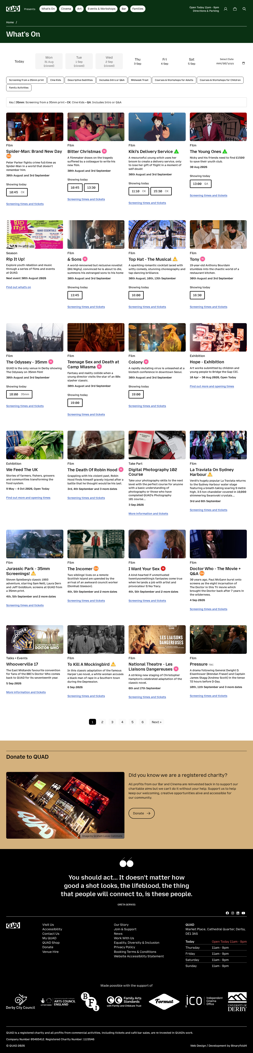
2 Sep (109, 61)
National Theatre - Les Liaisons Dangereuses (150, 666)
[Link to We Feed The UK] (34, 445)
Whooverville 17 (22, 663)
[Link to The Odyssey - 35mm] (34, 337)
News (118, 933)
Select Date (227, 59)
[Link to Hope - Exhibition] (218, 337)
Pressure (199, 663)
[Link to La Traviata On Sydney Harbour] (218, 445)
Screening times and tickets (25, 204)
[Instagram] (232, 913)
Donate (138, 813)
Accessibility (52, 929)
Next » (156, 722)
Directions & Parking (206, 10)
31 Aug (49, 61)
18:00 (19, 394)
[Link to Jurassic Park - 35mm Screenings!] (34, 544)
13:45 (75, 295)
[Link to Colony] (157, 337)
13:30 (91, 187)
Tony (194, 259)
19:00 (75, 402)
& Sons (74, 259)
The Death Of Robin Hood (92, 469)
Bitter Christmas (84, 151)
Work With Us (124, 938)
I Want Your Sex (144, 568)
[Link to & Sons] (96, 234)
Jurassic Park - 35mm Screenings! (28, 570)
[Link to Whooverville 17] (34, 639)
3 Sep (137, 61)
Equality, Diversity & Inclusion (136, 942)
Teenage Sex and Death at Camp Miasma (93, 364)
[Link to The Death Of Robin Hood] (96, 445)
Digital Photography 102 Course (153, 471)
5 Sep (191, 61)
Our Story (121, 924)
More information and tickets (148, 513)
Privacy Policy (124, 947)
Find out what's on (18, 287)
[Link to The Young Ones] (218, 127)
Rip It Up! (15, 258)
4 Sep (164, 61)
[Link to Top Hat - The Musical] (157, 234)
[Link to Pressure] (218, 639)
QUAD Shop (51, 942)
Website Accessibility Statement (139, 956)
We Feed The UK (22, 469)
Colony (136, 361)
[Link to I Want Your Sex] (157, 544)
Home (10, 22)
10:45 (16, 192)
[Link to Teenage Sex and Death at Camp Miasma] (96, 337)
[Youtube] (243, 913)
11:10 (139, 191)
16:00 (136, 295)
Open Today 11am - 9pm (204, 7)
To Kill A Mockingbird (88, 664)
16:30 (197, 295)
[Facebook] (227, 913)
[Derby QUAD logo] (13, 8)
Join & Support (125, 929)
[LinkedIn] (237, 913)
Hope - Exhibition (207, 361)
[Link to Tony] (218, 234)
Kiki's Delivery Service (151, 151)
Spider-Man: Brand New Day (34, 151)
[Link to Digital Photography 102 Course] (157, 445)
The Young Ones (205, 151)
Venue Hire (50, 951)
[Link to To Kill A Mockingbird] (96, 639)
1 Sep (79, 61)
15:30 (161, 191)
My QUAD (49, 938)
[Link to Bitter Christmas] (96, 127)
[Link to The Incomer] (96, 544)
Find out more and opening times (212, 386)
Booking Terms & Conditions (135, 951)
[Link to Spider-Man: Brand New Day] (34, 127)
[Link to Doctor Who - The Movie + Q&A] (218, 544)
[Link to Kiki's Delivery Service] (157, 127)
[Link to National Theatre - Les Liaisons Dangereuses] (157, 639)
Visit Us (48, 924)
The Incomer (79, 568)
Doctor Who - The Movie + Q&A (215, 570)
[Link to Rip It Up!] (34, 234)
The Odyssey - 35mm (26, 361)
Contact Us (50, 933)
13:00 (200, 183)
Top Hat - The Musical (150, 259)
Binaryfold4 (239, 1045)
